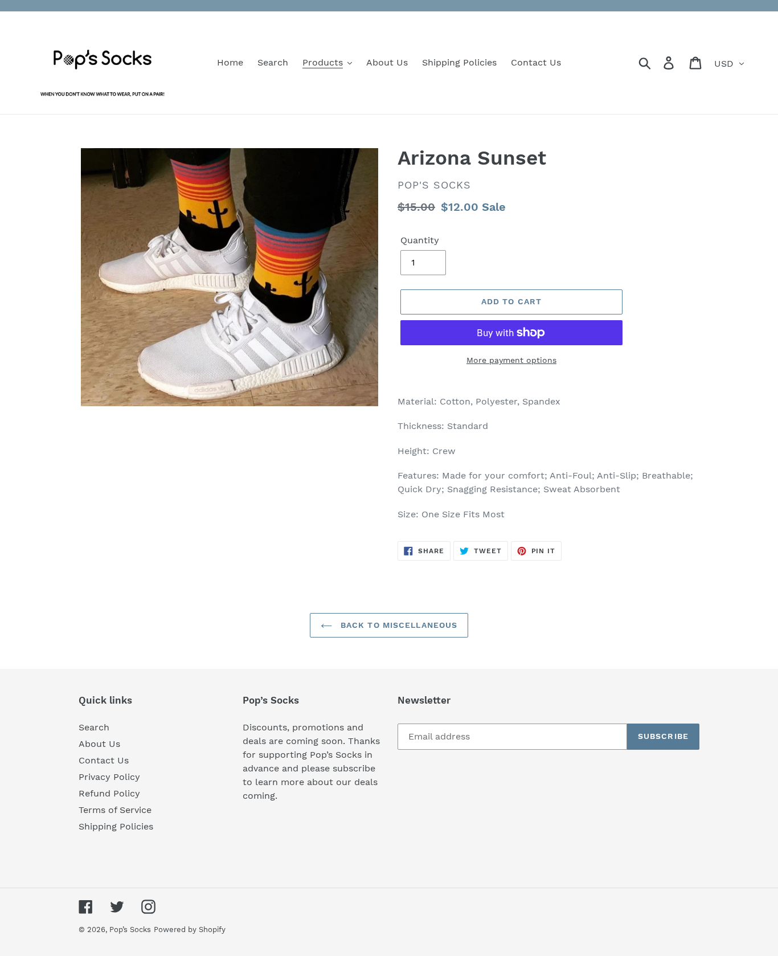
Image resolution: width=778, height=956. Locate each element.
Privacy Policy (109, 776)
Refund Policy (109, 793)
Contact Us (104, 760)
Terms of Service (115, 809)
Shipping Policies (116, 826)
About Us (99, 743)
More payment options (511, 360)
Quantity (419, 240)
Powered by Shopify (190, 929)
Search (94, 727)
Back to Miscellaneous (398, 625)
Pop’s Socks (130, 929)
